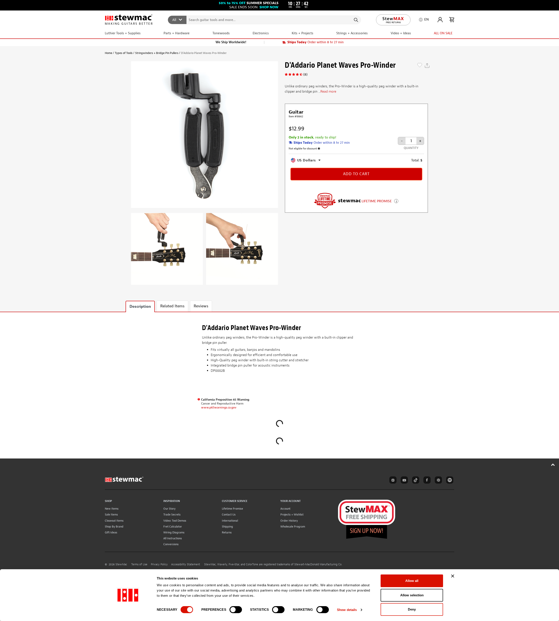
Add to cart (356, 173)
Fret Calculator (172, 526)
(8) (305, 74)
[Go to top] (553, 464)
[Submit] (355, 20)
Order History (289, 520)
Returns (227, 532)
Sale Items (111, 514)
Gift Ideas (111, 532)
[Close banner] (452, 576)
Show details (347, 610)
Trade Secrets (172, 514)
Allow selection (412, 595)
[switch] (235, 609)
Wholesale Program (292, 526)
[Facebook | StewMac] (426, 480)
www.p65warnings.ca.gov (218, 407)
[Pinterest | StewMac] (437, 480)
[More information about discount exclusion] (319, 148)
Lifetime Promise (232, 508)
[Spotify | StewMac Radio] (449, 480)
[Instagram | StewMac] (392, 480)
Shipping (227, 526)
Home (108, 53)
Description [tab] (140, 306)
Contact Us (229, 514)
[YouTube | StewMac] (403, 480)
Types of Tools (124, 53)
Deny (412, 609)
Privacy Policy (159, 564)
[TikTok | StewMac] (415, 480)
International (230, 520)
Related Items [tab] (172, 306)
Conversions (171, 544)
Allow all (411, 581)
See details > (396, 200)
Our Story (169, 508)
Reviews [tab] (201, 306)
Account (285, 508)
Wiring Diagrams (174, 532)
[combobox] (264, 20)
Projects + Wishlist (292, 514)
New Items (112, 508)
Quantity (411, 148)
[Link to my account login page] (440, 19)
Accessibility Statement (185, 564)
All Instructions (172, 538)
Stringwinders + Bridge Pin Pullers (156, 53)
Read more (328, 91)
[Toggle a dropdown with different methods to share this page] (427, 65)
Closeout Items (114, 520)
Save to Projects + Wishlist (419, 65)
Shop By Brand (114, 526)
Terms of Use (139, 564)
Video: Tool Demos (174, 520)
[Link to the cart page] (451, 19)
